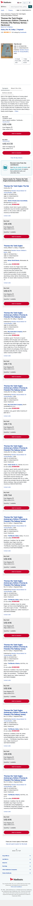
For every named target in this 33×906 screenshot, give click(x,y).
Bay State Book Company (15, 331)
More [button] (16, 111)
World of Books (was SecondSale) (17, 200)
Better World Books (13, 260)
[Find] (30, 6)
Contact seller (7, 215)
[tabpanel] (16, 103)
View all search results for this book (16, 844)
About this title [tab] (16, 88)
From (18, 60)
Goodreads (23, 32)
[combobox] (19, 6)
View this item (6, 122)
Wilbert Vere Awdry (16, 169)
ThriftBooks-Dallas (13, 536)
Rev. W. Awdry (17, 167)
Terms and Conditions (16, 886)
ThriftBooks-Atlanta (14, 663)
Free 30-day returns (16, 157)
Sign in (25, 2)
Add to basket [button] (16, 133)
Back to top (16, 850)
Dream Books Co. (13, 464)
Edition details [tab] (7, 93)
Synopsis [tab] (5, 88)
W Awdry (24, 167)
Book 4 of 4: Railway (7, 27)
